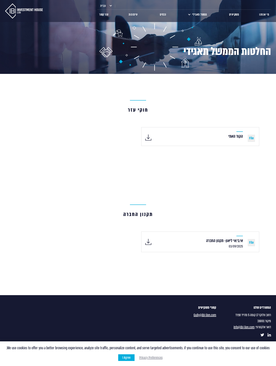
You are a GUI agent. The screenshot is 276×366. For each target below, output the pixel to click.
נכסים (163, 14)
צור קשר (104, 14)
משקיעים (234, 14)
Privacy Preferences (151, 357)
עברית (103, 6)
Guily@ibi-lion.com (205, 315)
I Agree (126, 357)
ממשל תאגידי (199, 14)
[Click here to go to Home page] (24, 11)
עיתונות (133, 14)
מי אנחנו (264, 14)
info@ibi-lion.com (244, 327)
